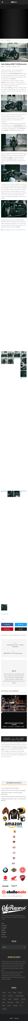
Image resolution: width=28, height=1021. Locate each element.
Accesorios (4, 936)
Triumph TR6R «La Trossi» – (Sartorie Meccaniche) (15, 644)
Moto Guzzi (10, 1002)
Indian (9, 999)
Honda (3, 619)
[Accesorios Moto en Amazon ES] (14, 831)
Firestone (10, 995)
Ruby (3, 1005)
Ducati (4, 995)
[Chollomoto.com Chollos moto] (14, 894)
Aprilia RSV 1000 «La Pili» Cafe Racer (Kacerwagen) (13, 790)
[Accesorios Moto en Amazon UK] (14, 837)
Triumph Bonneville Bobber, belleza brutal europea (13, 796)
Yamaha (4, 1008)
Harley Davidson (19, 995)
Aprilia (4, 992)
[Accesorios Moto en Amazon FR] (14, 847)
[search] (24, 947)
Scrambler (3, 928)
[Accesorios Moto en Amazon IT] (14, 853)
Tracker (3, 934)
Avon (9, 992)
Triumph (15, 1005)
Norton (17, 1002)
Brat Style (8, 66)
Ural (21, 1005)
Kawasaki (16, 999)
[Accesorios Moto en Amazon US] (14, 858)
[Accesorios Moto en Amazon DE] (14, 842)
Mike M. (3, 66)
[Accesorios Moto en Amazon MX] (14, 864)
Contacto (11, 1018)
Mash (3, 1002)
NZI (23, 1002)
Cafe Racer (4, 925)
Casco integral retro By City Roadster (10, 788)
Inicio (2, 923)
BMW (14, 992)
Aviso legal (16, 1018)
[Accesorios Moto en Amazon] (14, 817)
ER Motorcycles (11, 71)
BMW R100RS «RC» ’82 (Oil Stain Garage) (13, 652)
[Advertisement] (14, 24)
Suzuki (9, 1005)
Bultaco (20, 992)
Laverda (23, 999)
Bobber (3, 930)
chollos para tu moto (17, 896)
